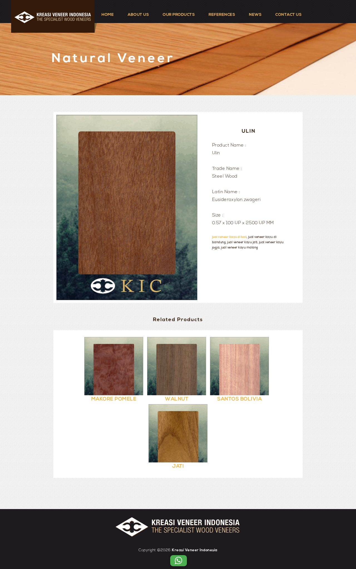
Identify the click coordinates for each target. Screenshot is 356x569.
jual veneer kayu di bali (229, 237)
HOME (108, 15)
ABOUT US (138, 15)
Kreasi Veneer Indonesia (194, 550)
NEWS (255, 15)
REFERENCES (222, 15)
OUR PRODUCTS (179, 15)
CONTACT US (288, 15)
